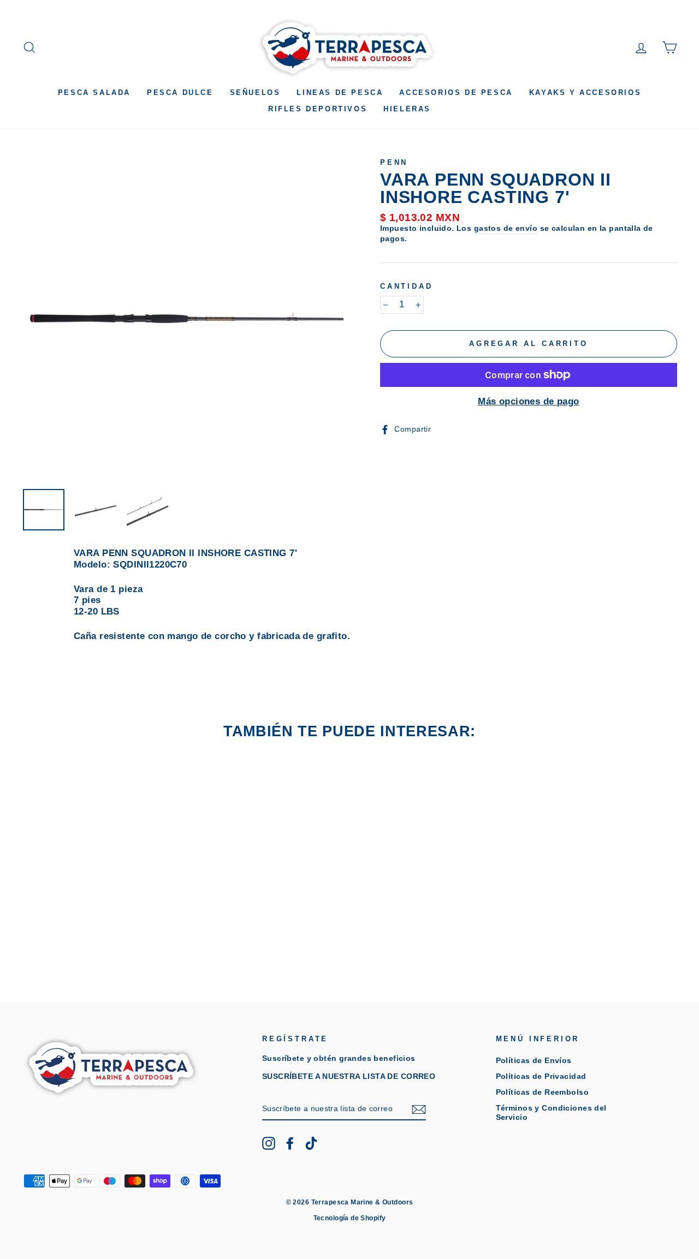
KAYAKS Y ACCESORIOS (585, 92)
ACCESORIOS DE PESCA (455, 92)
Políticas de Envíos (534, 1060)
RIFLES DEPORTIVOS (317, 109)
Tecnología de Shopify (349, 1218)
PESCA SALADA (94, 92)
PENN (394, 162)
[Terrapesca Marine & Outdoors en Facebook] (290, 1143)
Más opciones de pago (528, 401)
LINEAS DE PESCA (340, 92)
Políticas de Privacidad (541, 1076)
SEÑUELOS (255, 92)
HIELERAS (407, 109)
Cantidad (406, 286)
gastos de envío (505, 228)
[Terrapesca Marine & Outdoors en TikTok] (311, 1143)
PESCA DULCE (180, 92)
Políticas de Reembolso (542, 1092)
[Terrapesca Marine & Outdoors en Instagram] (268, 1143)
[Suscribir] (419, 1109)
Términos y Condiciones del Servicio (551, 1112)
